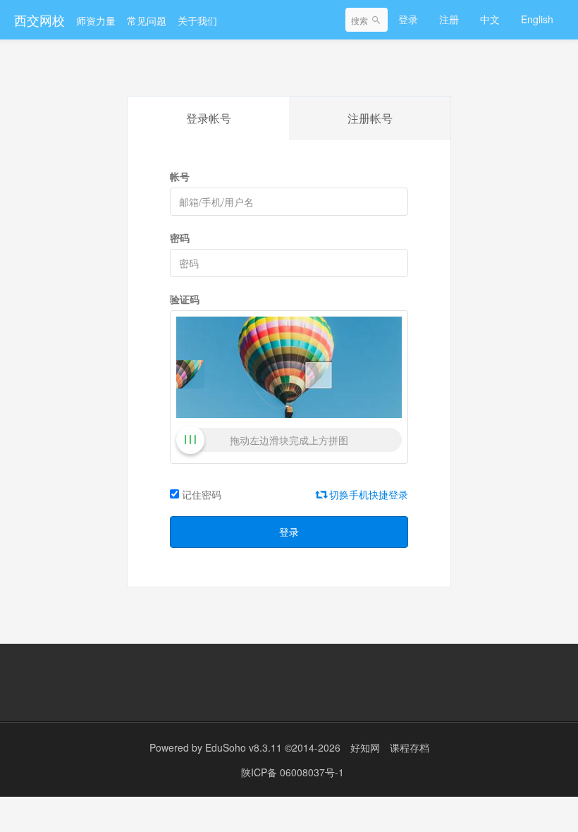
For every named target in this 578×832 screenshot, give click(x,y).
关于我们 (197, 20)
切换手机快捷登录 (367, 494)
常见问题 (146, 20)
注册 (449, 19)
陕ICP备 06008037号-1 (292, 772)
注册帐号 (370, 118)
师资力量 (96, 20)
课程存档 (409, 747)
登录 (408, 19)
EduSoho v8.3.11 (243, 747)
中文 (490, 19)
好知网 (365, 747)
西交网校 (39, 20)
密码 (180, 238)
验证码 (184, 299)
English (537, 19)
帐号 (180, 176)
